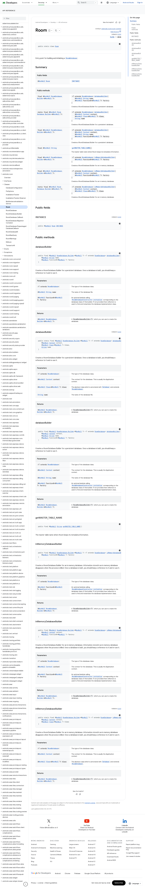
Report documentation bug (133, 848)
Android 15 (91, 851)
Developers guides (113, 850)
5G (51, 861)
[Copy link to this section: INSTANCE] (48, 217)
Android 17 (91, 844)
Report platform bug (132, 844)
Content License (90, 803)
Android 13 (91, 858)
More (55, 3)
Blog (32, 861)
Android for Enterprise (38, 848)
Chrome (67, 873)
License (40, 883)
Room (57, 46)
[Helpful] (116, 22)
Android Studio (128, 3)
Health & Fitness (55, 851)
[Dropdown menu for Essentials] (33, 2)
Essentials (26, 3)
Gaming (53, 844)
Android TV (73, 858)
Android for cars (74, 855)
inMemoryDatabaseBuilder (104, 157)
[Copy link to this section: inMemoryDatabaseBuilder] (64, 544)
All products (109, 873)
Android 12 (91, 861)
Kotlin (112, 37)
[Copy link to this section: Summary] (49, 67)
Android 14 (91, 855)
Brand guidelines (51, 883)
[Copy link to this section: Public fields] (52, 208)
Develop (41, 3)
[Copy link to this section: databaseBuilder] (54, 247)
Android (34, 844)
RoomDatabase (71, 58)
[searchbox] (14, 18)
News (33, 858)
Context (86, 114)
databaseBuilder (101, 96)
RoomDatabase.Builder (49, 113)
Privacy (52, 858)
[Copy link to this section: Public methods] (56, 237)
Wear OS (72, 848)
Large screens (74, 844)
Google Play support (132, 853)
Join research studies (133, 856)
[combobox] (87, 2)
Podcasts (34, 865)
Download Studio (113, 857)
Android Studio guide (114, 846)
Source (33, 855)
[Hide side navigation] (25, 884)
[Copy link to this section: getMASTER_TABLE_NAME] (64, 518)
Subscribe (119, 883)
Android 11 (91, 865)
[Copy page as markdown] (56, 30)
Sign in (139, 3)
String (86, 98)
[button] (14, 28)
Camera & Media (55, 855)
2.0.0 (119, 34)
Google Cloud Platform (92, 873)
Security (34, 851)
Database (105, 387)
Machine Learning (56, 848)
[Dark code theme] (119, 44)
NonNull (42, 81)
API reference (9, 11)
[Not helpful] (119, 22)
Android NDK (111, 860)
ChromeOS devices (75, 851)
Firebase (77, 873)
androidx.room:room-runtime (111, 29)
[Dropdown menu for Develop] (47, 2)
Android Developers (41, 22)
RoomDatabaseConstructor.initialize (87, 300)
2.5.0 (119, 217)
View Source (115, 32)
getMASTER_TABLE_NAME (81, 148)
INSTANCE (75, 81)
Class (85, 116)
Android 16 (91, 848)
